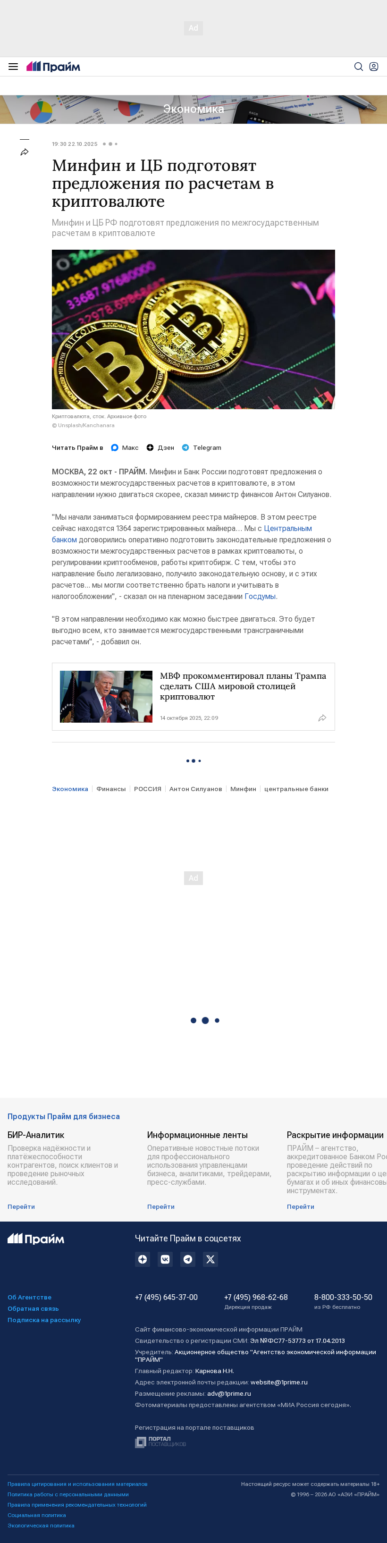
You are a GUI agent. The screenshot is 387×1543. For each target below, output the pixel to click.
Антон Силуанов (195, 789)
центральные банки (296, 789)
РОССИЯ (147, 789)
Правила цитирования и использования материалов (78, 1484)
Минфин (243, 789)
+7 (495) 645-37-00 (166, 1297)
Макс (130, 447)
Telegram (207, 447)
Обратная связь (33, 1308)
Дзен (166, 447)
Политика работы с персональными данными (68, 1494)
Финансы (111, 789)
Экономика (193, 109)
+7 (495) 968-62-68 (256, 1301)
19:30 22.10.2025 (75, 144)
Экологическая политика (41, 1525)
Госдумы (260, 596)
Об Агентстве (29, 1297)
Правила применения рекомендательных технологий (77, 1504)
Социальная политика (37, 1515)
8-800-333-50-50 (343, 1301)
